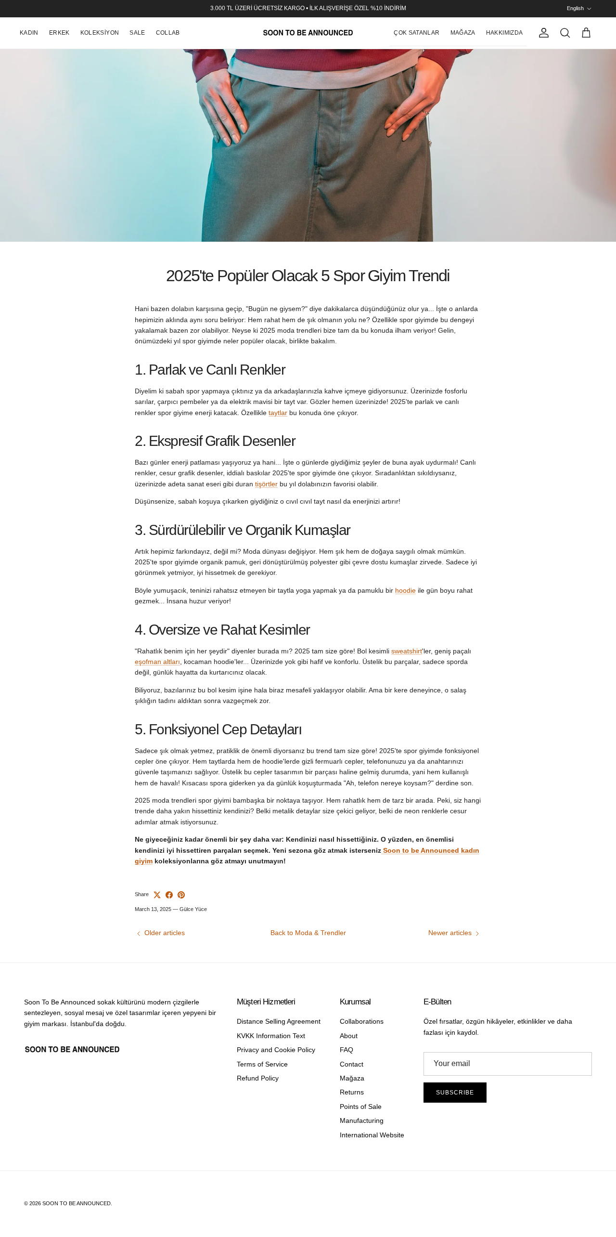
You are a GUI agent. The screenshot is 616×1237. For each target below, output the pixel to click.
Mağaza (352, 1078)
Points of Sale (361, 1106)
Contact (351, 1064)
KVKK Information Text (271, 1036)
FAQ (346, 1050)
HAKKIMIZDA (504, 32)
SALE (137, 32)
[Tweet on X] (157, 894)
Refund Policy (258, 1078)
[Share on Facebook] (169, 894)
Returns (352, 1092)
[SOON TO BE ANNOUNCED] (308, 33)
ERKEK (59, 32)
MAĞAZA (462, 32)
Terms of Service (262, 1064)
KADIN (29, 32)
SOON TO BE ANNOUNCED (76, 1203)
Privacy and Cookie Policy (276, 1050)
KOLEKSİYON (99, 32)
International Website (372, 1135)
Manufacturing (362, 1120)
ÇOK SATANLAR (416, 32)
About (349, 1036)
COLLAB (168, 32)
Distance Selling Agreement (279, 1021)
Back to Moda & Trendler (308, 933)
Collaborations (362, 1021)
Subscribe (455, 1092)
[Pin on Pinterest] (181, 894)
